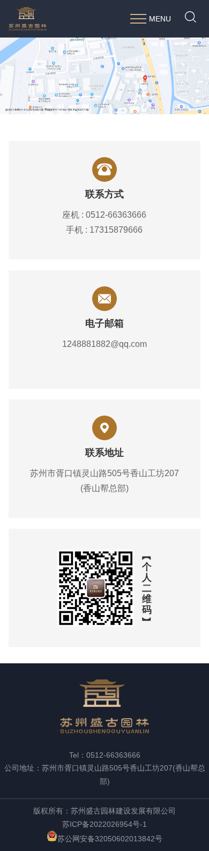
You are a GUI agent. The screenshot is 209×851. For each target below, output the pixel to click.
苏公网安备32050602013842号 (109, 838)
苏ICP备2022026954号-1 (104, 824)
